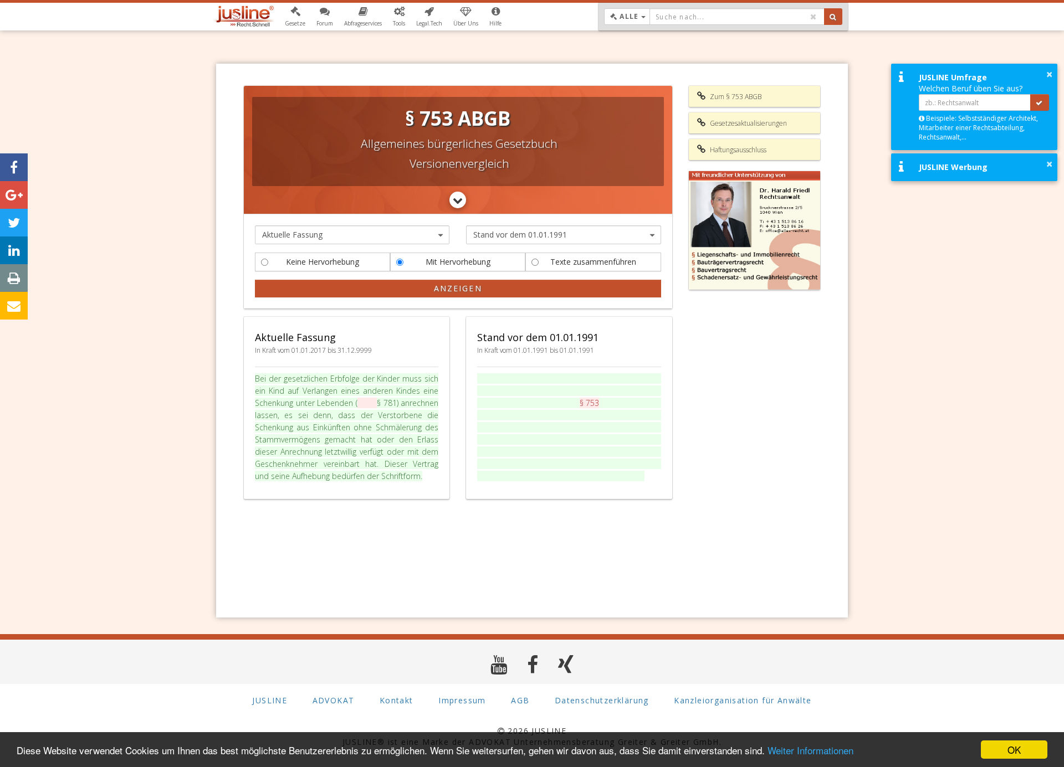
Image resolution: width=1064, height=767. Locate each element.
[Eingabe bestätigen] (1039, 102)
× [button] (1049, 74)
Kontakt (396, 700)
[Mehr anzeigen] (457, 200)
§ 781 (387, 403)
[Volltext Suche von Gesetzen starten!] (833, 16)
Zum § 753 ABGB (734, 96)
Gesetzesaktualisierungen (747, 123)
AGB (520, 700)
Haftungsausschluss (737, 150)
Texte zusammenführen (593, 261)
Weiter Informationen (810, 750)
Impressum (462, 700)
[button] (295, 16)
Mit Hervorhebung (458, 261)
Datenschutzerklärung (602, 700)
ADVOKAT (334, 700)
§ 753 (367, 403)
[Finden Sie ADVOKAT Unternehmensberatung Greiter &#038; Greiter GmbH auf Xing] (566, 664)
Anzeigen (458, 288)
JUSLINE (269, 700)
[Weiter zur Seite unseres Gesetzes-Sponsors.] (755, 230)
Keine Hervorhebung (322, 261)
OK (1014, 749)
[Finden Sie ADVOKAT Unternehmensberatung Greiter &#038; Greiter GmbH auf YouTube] (499, 664)
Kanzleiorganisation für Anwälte (742, 700)
